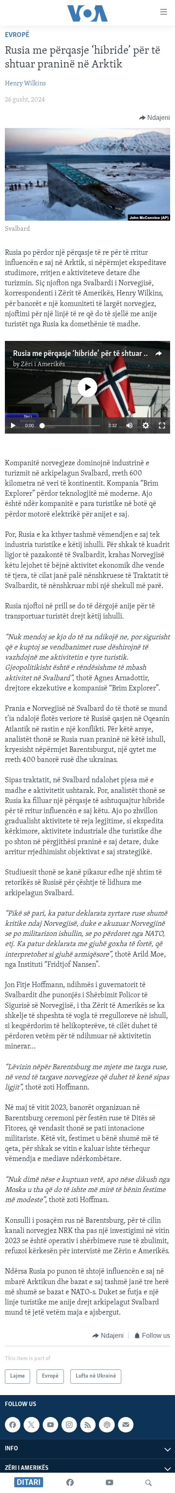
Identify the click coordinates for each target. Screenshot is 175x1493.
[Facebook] (70, 1483)
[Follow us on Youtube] (50, 1424)
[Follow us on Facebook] (12, 1424)
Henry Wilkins (25, 83)
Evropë (17, 35)
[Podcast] (106, 1424)
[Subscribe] (125, 1424)
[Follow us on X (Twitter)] (31, 1424)
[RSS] (88, 1424)
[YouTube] (109, 1483)
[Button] (155, 118)
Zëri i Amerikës (43, 364)
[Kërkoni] (148, 1483)
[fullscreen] (162, 425)
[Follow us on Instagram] (69, 1424)
